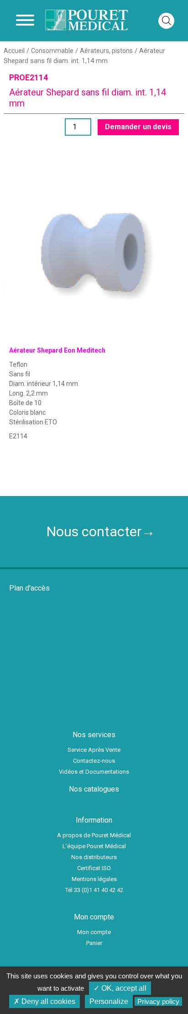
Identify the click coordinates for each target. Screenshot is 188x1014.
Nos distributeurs (94, 857)
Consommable (52, 50)
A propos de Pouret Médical (94, 835)
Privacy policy (158, 1001)
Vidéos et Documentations (94, 771)
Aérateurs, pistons (106, 50)
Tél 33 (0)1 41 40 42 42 (94, 890)
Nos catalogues (94, 789)
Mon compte (94, 932)
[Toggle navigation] (25, 20)
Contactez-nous (94, 760)
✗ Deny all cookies (44, 1001)
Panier (94, 943)
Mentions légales (94, 879)
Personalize (108, 1001)
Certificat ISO (94, 868)
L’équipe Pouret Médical (94, 846)
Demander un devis (138, 126)
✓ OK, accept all (120, 988)
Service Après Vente (94, 749)
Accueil (14, 50)
